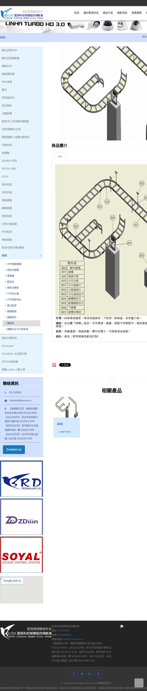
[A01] (66, 407)
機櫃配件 (11, 317)
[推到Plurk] (54, 365)
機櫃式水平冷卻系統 (17, 329)
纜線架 (10, 323)
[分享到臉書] (73, 674)
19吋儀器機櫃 (14, 264)
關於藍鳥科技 (91, 12)
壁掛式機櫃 (13, 270)
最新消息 (122, 12)
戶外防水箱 (13, 293)
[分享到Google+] (90, 674)
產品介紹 (108, 12)
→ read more (63, 432)
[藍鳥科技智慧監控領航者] (21, 14)
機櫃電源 (11, 311)
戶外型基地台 (14, 299)
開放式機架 (13, 287)
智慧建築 (137, 12)
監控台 (10, 281)
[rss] (98, 674)
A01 (60, 156)
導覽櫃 (10, 275)
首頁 (76, 12)
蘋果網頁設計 (105, 683)
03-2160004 (13, 392)
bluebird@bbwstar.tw (19, 400)
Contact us (13, 449)
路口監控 (11, 305)
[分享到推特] (82, 674)
